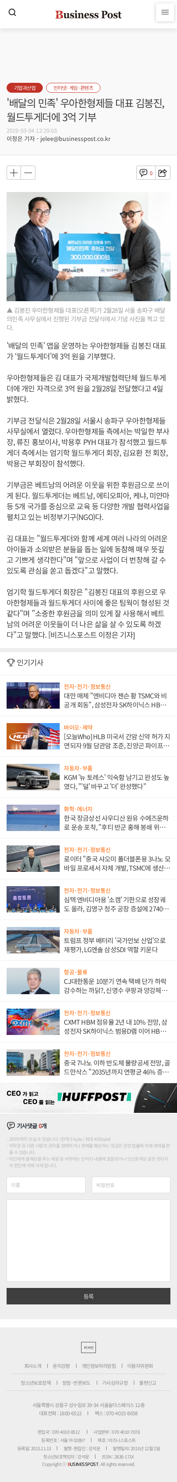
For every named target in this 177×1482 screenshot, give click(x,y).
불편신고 (147, 1382)
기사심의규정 (115, 1382)
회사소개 (33, 1365)
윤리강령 (61, 1365)
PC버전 (88, 1347)
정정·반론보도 (76, 1382)
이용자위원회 (140, 1365)
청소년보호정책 (36, 1382)
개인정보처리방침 (99, 1365)
